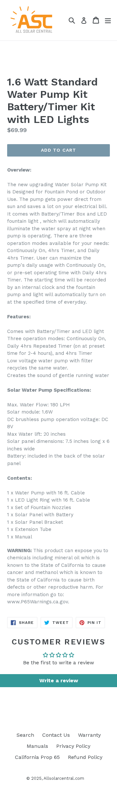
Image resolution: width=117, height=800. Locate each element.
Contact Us (56, 735)
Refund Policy (85, 757)
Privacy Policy (73, 746)
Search (25, 735)
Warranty (89, 735)
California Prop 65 (37, 757)
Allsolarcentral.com (64, 778)
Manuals (37, 746)
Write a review (58, 680)
